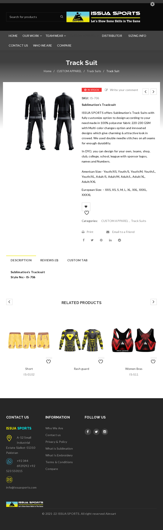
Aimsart (110, 513)
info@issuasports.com (21, 487)
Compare (51, 469)
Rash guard (81, 368)
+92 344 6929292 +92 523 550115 (20, 466)
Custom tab (77, 260)
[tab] (21, 260)
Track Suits (94, 71)
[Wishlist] (86, 206)
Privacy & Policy (56, 441)
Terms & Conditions (59, 462)
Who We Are (54, 428)
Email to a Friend (123, 232)
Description (21, 260)
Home (47, 71)
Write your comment (124, 90)
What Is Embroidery (59, 455)
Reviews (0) (49, 260)
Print (90, 232)
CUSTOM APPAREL (69, 71)
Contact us (53, 435)
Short (29, 368)
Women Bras (134, 368)
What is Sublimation (59, 448)
